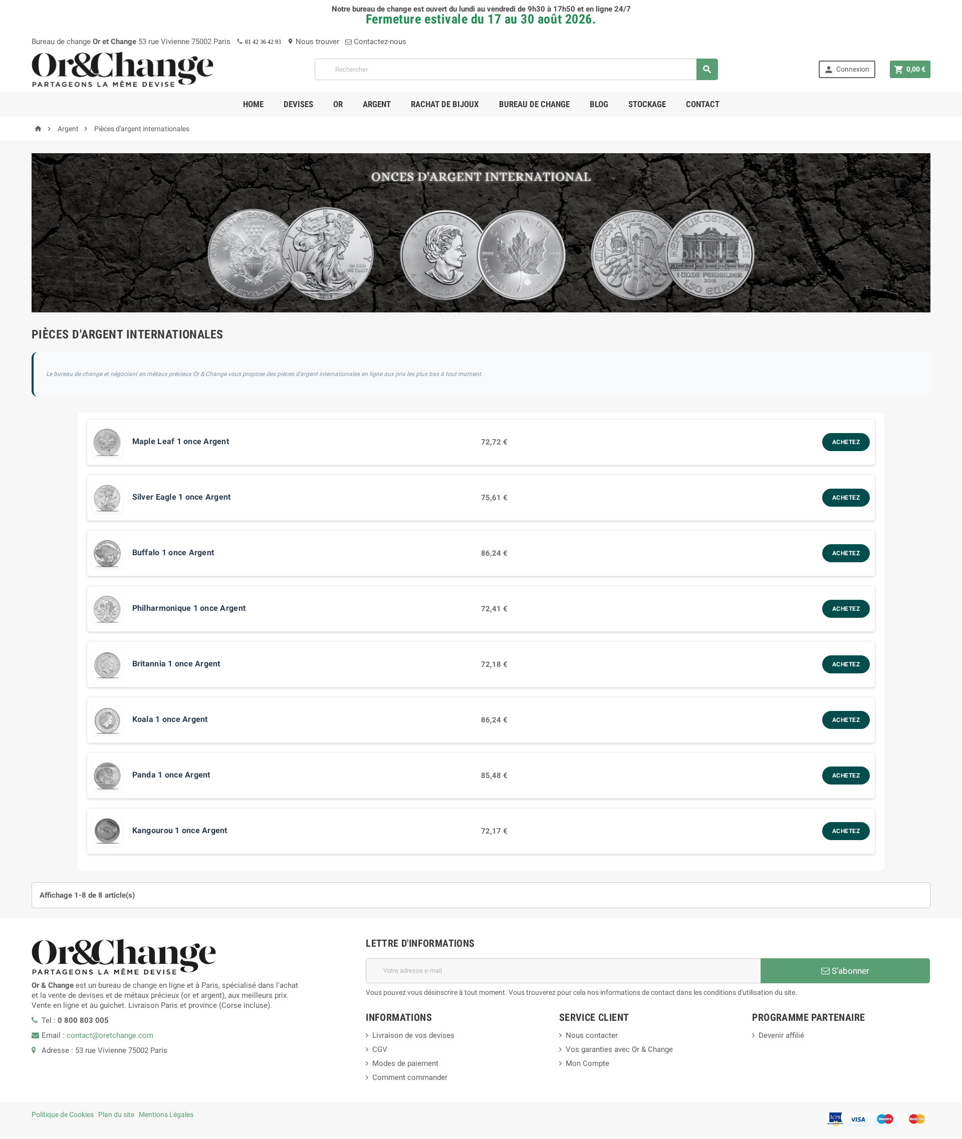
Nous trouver (313, 41)
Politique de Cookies (63, 1114)
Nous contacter (592, 1035)
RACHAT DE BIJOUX (445, 104)
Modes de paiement (405, 1063)
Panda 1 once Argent (171, 775)
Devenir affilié (781, 1035)
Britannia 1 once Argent (176, 663)
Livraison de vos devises (413, 1035)
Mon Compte (587, 1063)
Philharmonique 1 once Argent (189, 608)
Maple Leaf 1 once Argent (180, 441)
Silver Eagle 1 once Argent (181, 497)
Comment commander (409, 1077)
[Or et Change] (123, 68)
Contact (702, 104)
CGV (379, 1049)
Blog (599, 104)
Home (253, 104)
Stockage (647, 104)
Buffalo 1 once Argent (173, 552)
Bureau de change (534, 104)
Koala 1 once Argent (170, 719)
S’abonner (849, 971)
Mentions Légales (166, 1114)
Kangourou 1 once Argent (179, 830)
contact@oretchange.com (110, 1035)
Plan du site (116, 1114)
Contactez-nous (379, 41)
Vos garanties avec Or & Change (619, 1049)
